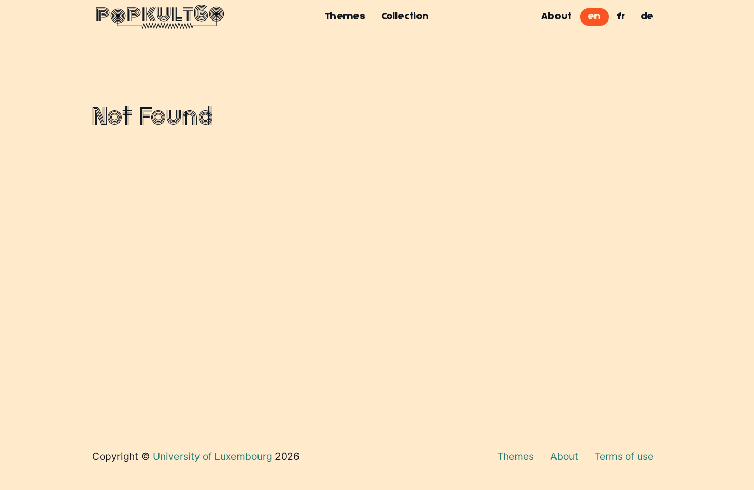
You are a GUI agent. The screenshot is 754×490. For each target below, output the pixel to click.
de (647, 16)
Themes (345, 16)
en (594, 16)
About (556, 16)
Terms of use (623, 456)
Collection (405, 16)
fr (621, 16)
